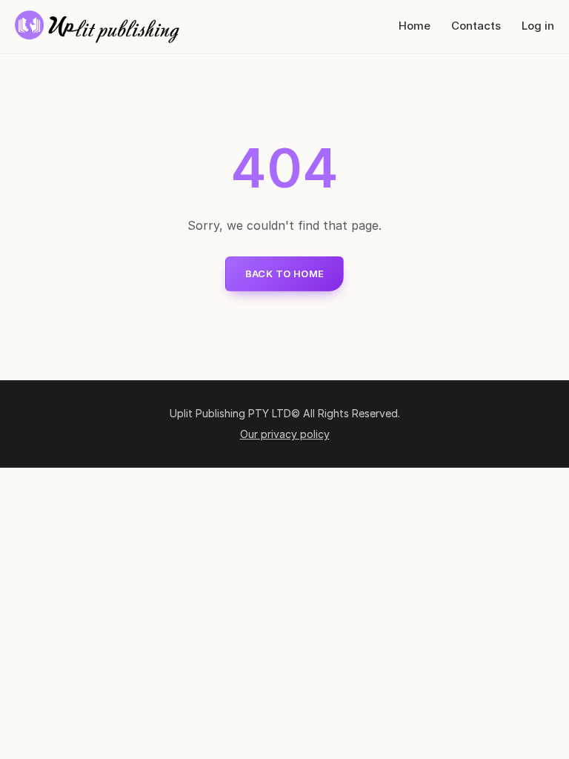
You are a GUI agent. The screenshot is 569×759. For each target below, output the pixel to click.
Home (414, 26)
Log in (538, 26)
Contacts (476, 26)
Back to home (285, 273)
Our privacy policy (285, 434)
